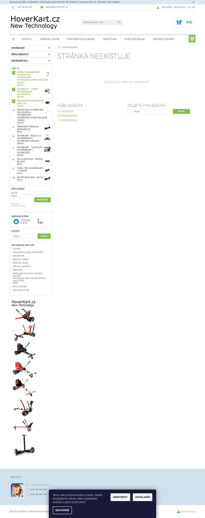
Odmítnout (120, 497)
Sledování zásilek (135, 39)
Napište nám (110, 39)
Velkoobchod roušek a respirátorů (28, 252)
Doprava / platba (49, 39)
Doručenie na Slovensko (81, 39)
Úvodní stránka (14, 39)
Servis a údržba (20, 286)
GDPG (15, 283)
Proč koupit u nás (21, 290)
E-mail (14, 193)
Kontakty (27, 39)
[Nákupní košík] (16, 222)
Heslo (14, 196)
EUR (193, 7)
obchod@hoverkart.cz (40, 484)
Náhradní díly (19, 60)
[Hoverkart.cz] (35, 22)
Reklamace (18, 270)
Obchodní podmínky (164, 39)
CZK (189, 7)
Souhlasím (142, 497)
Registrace (179, 7)
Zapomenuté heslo (18, 206)
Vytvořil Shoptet (187, 511)
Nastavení (62, 510)
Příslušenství (19, 54)
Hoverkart (18, 48)
